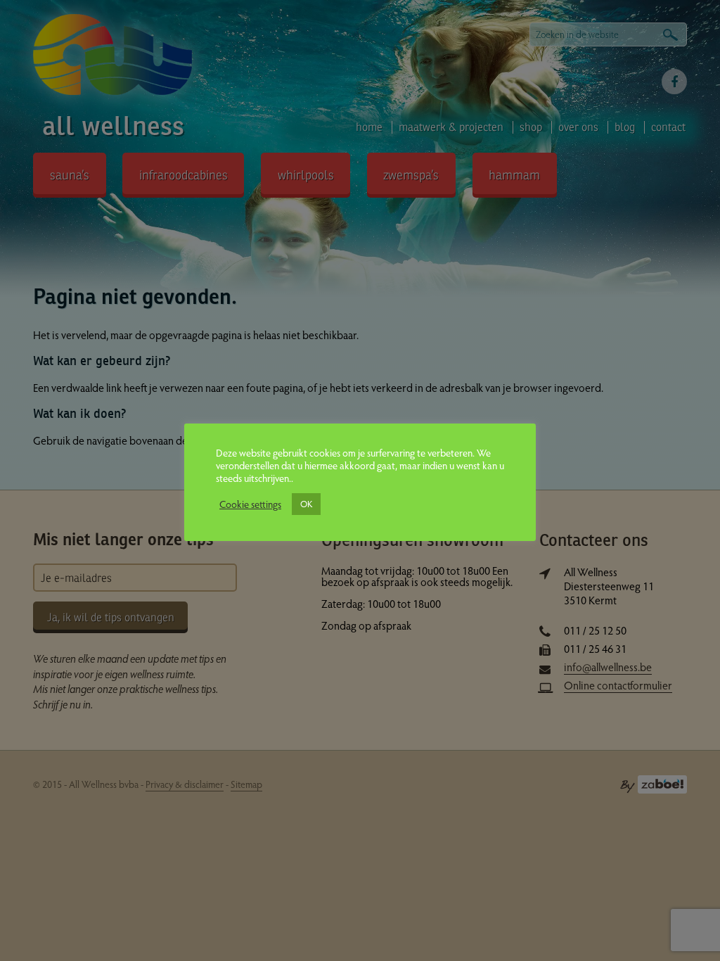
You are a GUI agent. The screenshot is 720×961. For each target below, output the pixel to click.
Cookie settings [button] (250, 503)
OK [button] (306, 503)
